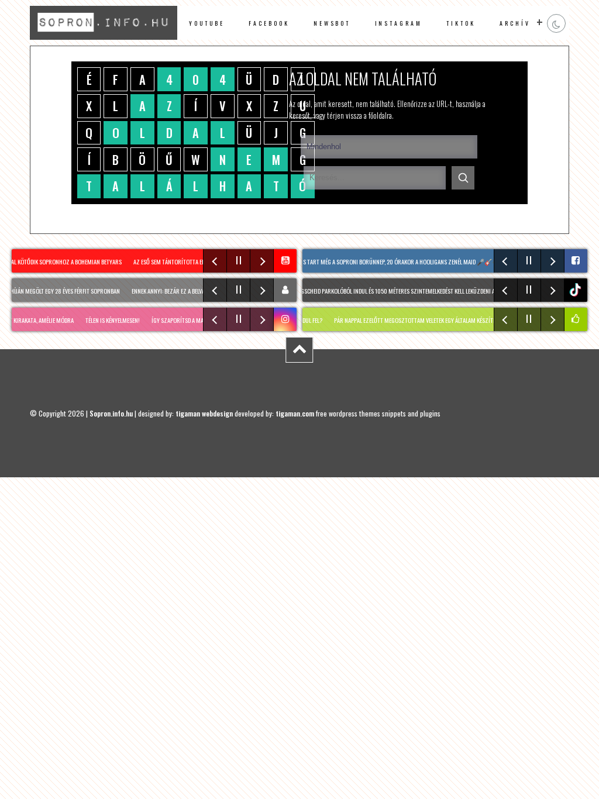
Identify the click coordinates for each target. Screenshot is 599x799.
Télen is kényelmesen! (102, 320)
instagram (398, 23)
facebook (269, 23)
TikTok (461, 23)
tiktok (577, 289)
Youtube (207, 23)
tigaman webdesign (204, 413)
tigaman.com (295, 413)
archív (515, 23)
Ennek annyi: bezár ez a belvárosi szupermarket (186, 290)
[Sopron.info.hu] (103, 36)
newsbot (332, 23)
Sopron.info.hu (111, 413)
